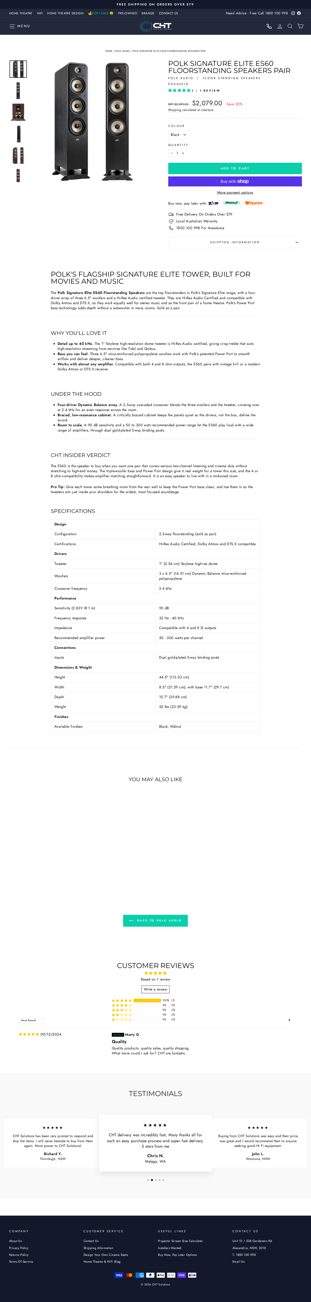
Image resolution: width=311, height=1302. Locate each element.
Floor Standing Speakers (232, 78)
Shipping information (235, 242)
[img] (29, 1034)
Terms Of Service (21, 1261)
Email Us (238, 1261)
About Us (15, 1241)
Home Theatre (21, 13)
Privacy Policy (19, 1248)
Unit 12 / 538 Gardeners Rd (252, 1241)
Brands (148, 13)
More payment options (235, 192)
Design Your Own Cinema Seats (106, 1254)
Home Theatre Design (65, 13)
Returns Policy (19, 1254)
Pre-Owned (127, 13)
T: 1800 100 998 (244, 1254)
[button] (180, 90)
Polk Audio (122, 51)
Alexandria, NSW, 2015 (249, 1248)
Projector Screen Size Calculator (180, 1241)
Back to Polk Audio (158, 920)
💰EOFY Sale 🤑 (101, 13)
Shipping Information (98, 1248)
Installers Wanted (169, 1248)
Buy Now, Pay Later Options (177, 1254)
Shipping (174, 110)
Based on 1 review (155, 979)
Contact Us (168, 13)
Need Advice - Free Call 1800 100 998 (257, 13)
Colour (176, 126)
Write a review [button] (155, 989)
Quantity (178, 145)
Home (108, 51)
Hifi (40, 13)
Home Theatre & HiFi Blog (102, 1261)
